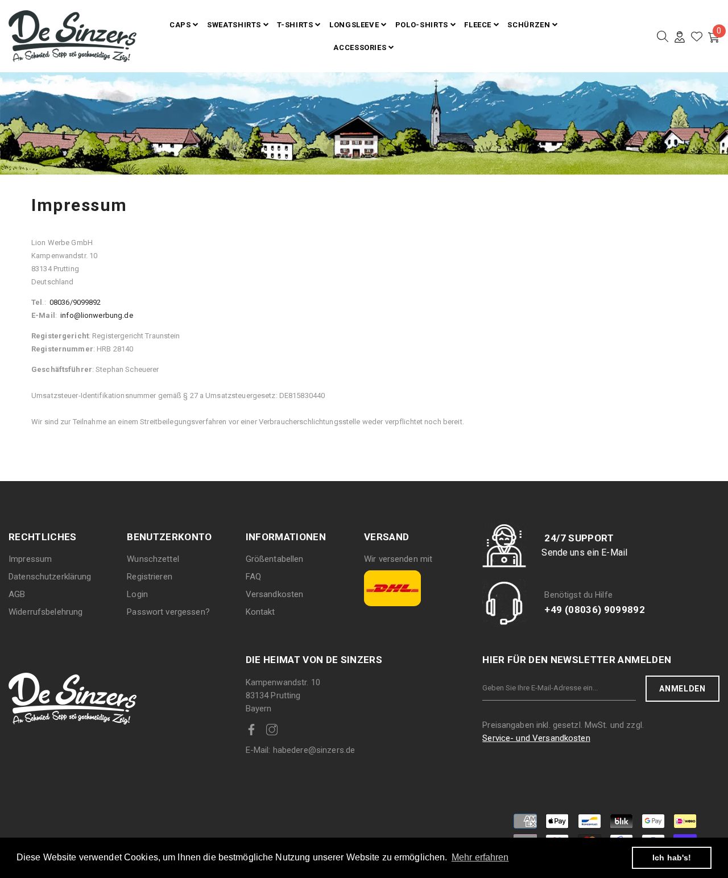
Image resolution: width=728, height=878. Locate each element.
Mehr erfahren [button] (480, 857)
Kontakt (260, 612)
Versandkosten (275, 594)
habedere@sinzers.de (300, 750)
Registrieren (149, 576)
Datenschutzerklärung (50, 576)
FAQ (253, 576)
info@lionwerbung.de (96, 315)
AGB (17, 594)
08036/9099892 (74, 302)
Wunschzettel (153, 559)
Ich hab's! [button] (671, 857)
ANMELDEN (682, 688)
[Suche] (662, 36)
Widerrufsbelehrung (45, 612)
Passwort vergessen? (168, 612)
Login (137, 594)
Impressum (30, 559)
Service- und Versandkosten (536, 738)
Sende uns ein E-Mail (584, 552)
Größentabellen (275, 559)
